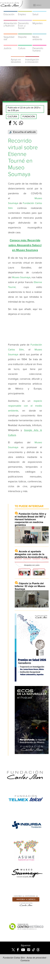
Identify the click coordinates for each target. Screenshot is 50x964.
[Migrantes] (39, 18)
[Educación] (11, 9)
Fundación (28, 116)
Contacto (25, 960)
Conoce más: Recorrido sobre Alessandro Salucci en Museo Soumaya (25, 245)
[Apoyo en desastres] (18, 55)
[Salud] (39, 9)
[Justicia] (11, 43)
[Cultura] (25, 43)
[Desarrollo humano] (39, 43)
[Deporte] (25, 32)
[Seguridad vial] (11, 32)
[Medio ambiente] (39, 32)
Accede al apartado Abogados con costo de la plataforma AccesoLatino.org (31, 554)
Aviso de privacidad (36, 957)
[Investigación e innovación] (32, 55)
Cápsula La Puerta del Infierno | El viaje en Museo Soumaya (30, 586)
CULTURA (12, 116)
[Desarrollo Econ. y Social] (25, 18)
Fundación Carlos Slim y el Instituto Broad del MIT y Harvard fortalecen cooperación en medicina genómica (30, 519)
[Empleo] (25, 9)
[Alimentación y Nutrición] (11, 18)
